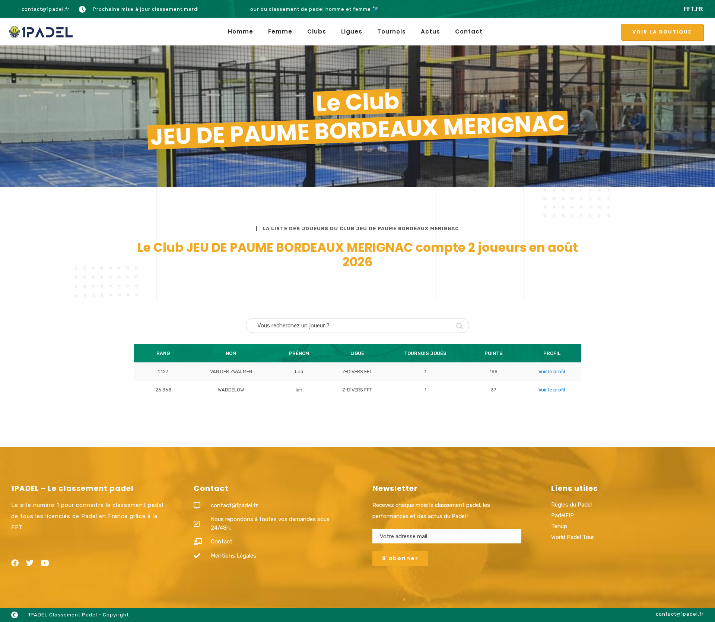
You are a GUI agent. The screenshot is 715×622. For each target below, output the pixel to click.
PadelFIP (562, 515)
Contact (469, 31)
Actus (430, 31)
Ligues (351, 31)
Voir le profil (551, 371)
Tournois (391, 31)
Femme (280, 31)
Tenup (559, 526)
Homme (240, 31)
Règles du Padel (571, 504)
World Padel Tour (572, 537)
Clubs (316, 31)
